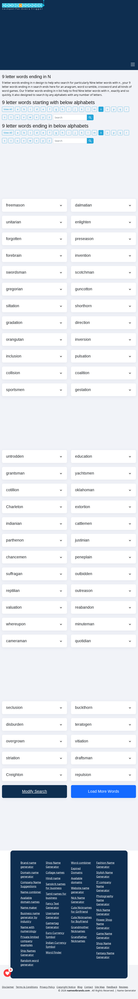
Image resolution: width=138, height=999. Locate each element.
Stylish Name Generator (104, 874)
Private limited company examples (30, 941)
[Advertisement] (69, 35)
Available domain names (30, 900)
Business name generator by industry (30, 917)
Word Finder (54, 952)
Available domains (76, 880)
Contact (88, 987)
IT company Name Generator (103, 886)
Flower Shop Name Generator (104, 924)
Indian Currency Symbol (56, 945)
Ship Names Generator (28, 953)
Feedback (112, 987)
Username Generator (52, 915)
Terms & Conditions (27, 987)
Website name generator (80, 890)
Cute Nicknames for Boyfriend (81, 919)
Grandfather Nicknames (79, 939)
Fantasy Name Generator (105, 955)
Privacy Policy (47, 987)
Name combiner (31, 892)
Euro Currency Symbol (55, 935)
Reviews (123, 987)
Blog (79, 987)
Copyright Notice (66, 987)
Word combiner (81, 863)
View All (8, 109)
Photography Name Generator (104, 900)
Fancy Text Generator (52, 905)
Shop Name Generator (53, 865)
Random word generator (30, 962)
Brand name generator (28, 865)
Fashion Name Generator (105, 865)
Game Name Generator (104, 935)
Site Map (100, 987)
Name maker (29, 907)
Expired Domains (76, 870)
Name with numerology (28, 929)
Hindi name (53, 878)
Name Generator (126, 990)
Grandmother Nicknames (80, 929)
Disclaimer (8, 987)
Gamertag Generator (52, 925)
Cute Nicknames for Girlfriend (81, 909)
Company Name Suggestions (31, 884)
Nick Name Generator (78, 900)
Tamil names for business (56, 896)
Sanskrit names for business (55, 886)
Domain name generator (30, 874)
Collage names (55, 872)
